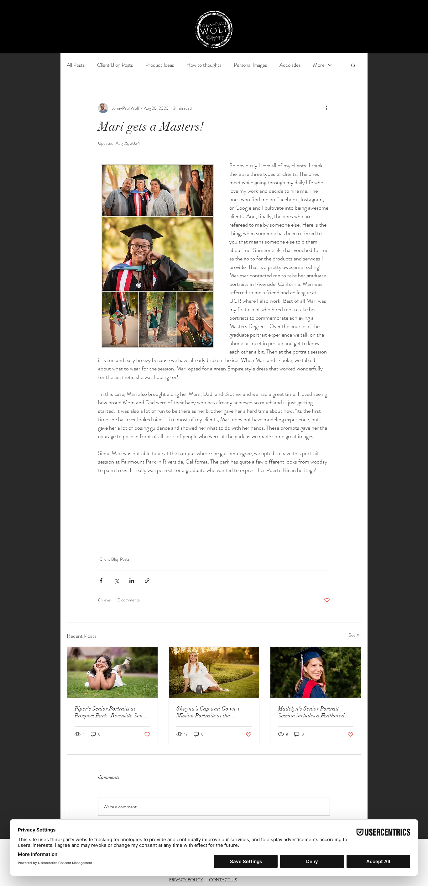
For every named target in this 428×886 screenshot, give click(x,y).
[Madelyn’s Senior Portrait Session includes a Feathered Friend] (315, 672)
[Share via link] (147, 581)
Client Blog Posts (115, 65)
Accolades (289, 65)
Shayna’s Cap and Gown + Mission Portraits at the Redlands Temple (208, 712)
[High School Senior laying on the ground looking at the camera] (112, 672)
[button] (353, 65)
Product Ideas (159, 65)
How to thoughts (203, 65)
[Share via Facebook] (101, 581)
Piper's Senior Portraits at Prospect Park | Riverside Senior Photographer (112, 712)
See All (355, 635)
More (319, 65)
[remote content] (214, 507)
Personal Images (250, 65)
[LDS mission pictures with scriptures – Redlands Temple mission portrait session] (214, 672)
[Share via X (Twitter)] (116, 581)
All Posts (76, 65)
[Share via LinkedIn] (132, 581)
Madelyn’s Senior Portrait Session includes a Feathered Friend (311, 712)
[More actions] (326, 108)
